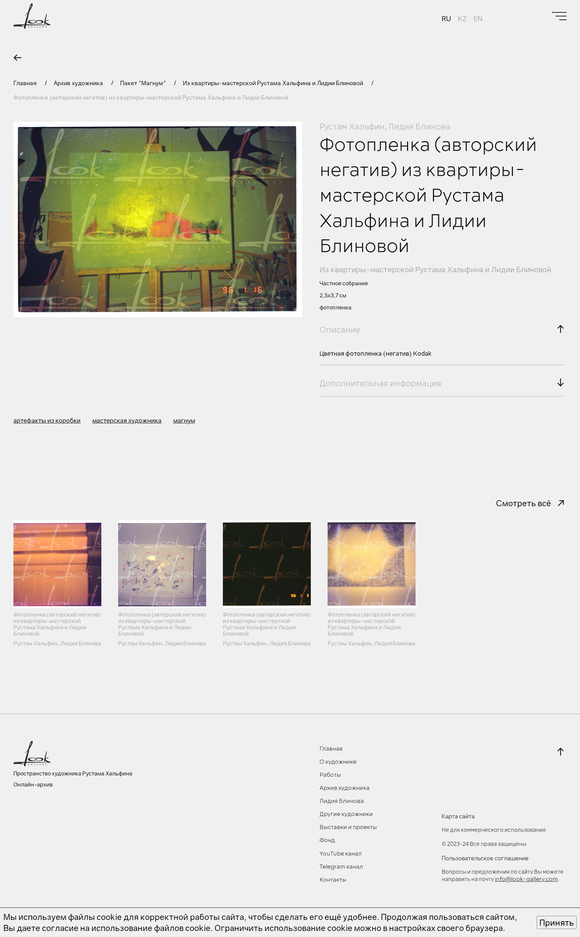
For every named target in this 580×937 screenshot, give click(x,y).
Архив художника (79, 82)
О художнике (338, 762)
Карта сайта (458, 816)
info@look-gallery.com (526, 879)
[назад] (17, 57)
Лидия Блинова (342, 801)
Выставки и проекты (348, 827)
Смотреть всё (523, 503)
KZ (462, 18)
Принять (556, 922)
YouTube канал (341, 854)
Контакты (333, 880)
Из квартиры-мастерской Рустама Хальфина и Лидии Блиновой (274, 82)
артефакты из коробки (47, 420)
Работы (330, 775)
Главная (25, 82)
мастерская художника (126, 420)
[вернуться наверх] (560, 752)
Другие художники (346, 814)
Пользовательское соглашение (485, 858)
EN (478, 18)
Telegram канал (341, 867)
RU (446, 18)
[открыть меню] (559, 16)
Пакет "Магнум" (143, 82)
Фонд (327, 840)
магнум (184, 420)
